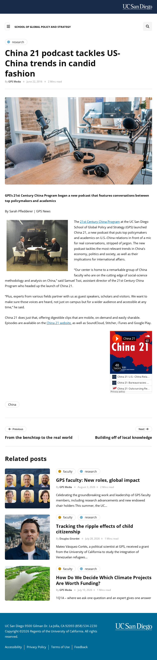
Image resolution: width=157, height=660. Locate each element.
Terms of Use (60, 647)
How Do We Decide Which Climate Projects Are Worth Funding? (103, 580)
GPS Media (14, 81)
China (12, 404)
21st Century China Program (100, 222)
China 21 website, (59, 323)
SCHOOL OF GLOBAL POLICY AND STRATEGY (43, 27)
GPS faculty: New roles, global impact (98, 480)
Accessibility (13, 647)
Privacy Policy (36, 647)
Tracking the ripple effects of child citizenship (94, 529)
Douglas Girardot (69, 538)
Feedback (81, 647)
